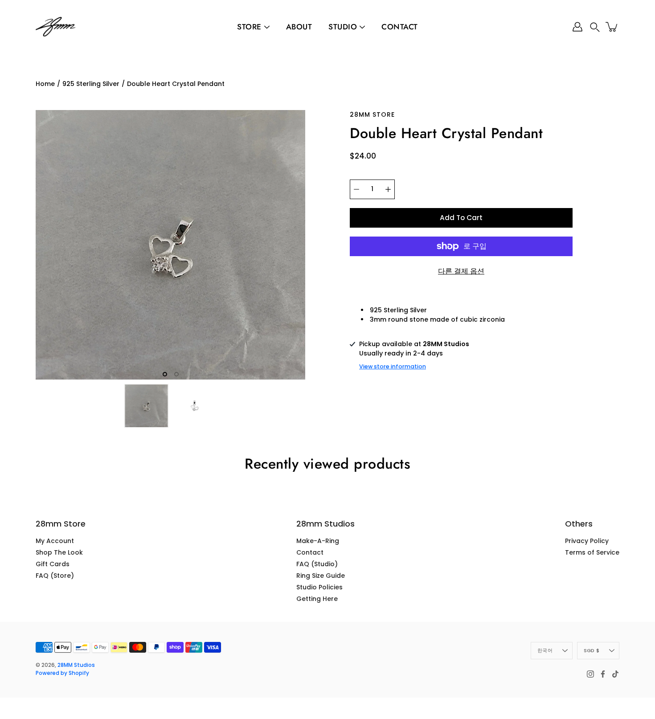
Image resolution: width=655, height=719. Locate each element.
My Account (55, 540)
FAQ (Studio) (317, 564)
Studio (342, 26)
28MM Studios (76, 665)
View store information (392, 366)
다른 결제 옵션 (461, 271)
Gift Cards (53, 564)
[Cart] (612, 27)
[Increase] (388, 189)
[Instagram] (590, 674)
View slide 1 (165, 374)
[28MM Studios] (56, 26)
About (299, 26)
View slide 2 (176, 374)
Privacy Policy (587, 540)
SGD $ (591, 650)
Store (249, 26)
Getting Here (317, 598)
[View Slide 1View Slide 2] (170, 245)
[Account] (577, 27)
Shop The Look (59, 552)
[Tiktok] (615, 674)
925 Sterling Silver (90, 83)
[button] (595, 27)
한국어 (545, 650)
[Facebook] (603, 674)
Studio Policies (319, 587)
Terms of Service (592, 552)
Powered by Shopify (62, 673)
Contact (399, 26)
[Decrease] (356, 189)
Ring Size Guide (320, 575)
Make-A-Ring (317, 540)
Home (45, 83)
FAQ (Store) (55, 575)
